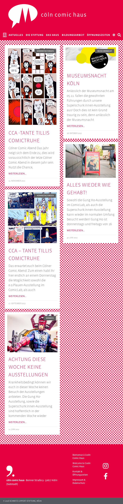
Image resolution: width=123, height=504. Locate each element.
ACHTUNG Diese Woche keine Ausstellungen (28, 367)
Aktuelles (16, 34)
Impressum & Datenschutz (79, 481)
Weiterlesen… (17, 173)
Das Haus (52, 34)
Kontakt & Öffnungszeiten (80, 473)
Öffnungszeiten (98, 34)
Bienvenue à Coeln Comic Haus (81, 456)
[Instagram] (105, 466)
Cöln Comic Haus (64, 14)
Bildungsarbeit (73, 34)
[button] (119, 35)
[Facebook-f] (105, 476)
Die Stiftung (34, 34)
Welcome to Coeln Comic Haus (81, 465)
